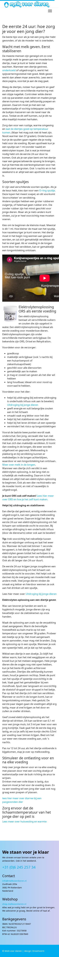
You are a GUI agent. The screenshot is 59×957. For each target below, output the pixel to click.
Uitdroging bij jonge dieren (22, 404)
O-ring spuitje (47, 190)
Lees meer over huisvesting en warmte (24, 821)
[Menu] (50, 11)
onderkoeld (9, 70)
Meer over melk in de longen (18, 464)
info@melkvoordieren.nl (14, 880)
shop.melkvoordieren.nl (14, 904)
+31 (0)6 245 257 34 (19, 867)
